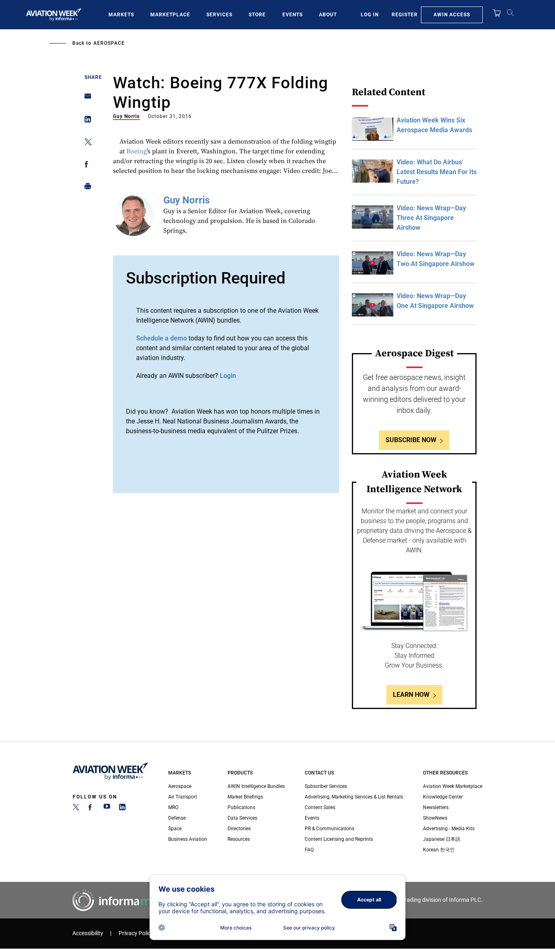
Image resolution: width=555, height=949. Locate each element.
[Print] (86, 188)
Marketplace (170, 14)
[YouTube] (107, 809)
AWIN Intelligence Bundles (256, 786)
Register (405, 14)
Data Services (242, 818)
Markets (121, 14)
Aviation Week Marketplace (452, 786)
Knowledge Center (443, 797)
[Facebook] (91, 809)
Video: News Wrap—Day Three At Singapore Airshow (431, 217)
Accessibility (87, 933)
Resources (239, 839)
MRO (173, 807)
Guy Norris (126, 116)
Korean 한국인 (439, 850)
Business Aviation (187, 839)
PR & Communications (329, 828)
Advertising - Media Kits (449, 828)
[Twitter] (76, 809)
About (328, 14)
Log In (370, 14)
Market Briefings (245, 797)
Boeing (136, 151)
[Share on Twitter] (86, 143)
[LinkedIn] (122, 809)
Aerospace (109, 43)
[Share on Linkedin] (86, 121)
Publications (241, 807)
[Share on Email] (86, 99)
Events (292, 14)
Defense (177, 818)
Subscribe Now (411, 440)
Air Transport (182, 797)
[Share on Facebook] (86, 166)
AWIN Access (452, 14)
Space (175, 828)
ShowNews (435, 818)
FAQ (309, 850)
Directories (239, 828)
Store (257, 14)
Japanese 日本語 (441, 839)
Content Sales (320, 807)
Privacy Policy (136, 933)
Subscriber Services (326, 786)
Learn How (411, 694)
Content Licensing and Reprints (339, 839)
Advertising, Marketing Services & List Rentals (354, 797)
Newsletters (436, 807)
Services (219, 14)
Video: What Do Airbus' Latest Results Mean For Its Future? (437, 171)
